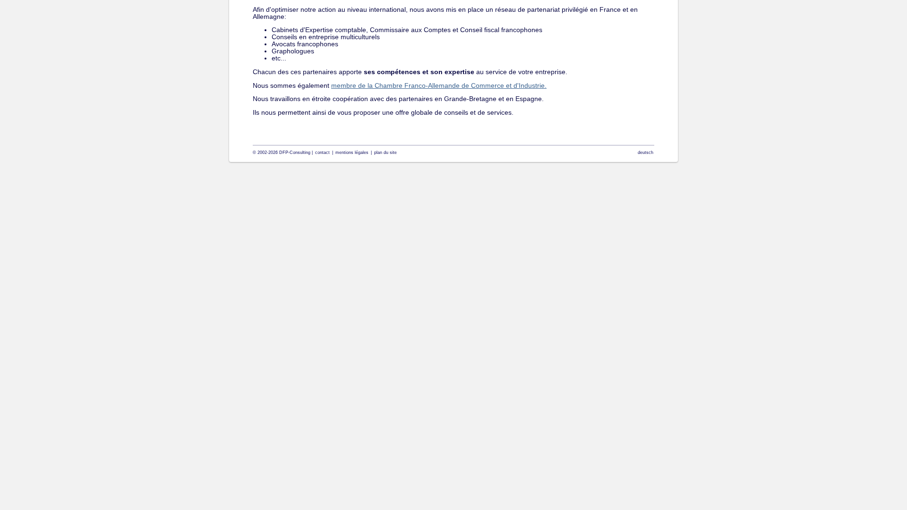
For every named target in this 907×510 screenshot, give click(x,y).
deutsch (645, 152)
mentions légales (351, 152)
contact (322, 152)
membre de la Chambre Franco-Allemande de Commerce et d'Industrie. (439, 85)
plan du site (385, 152)
